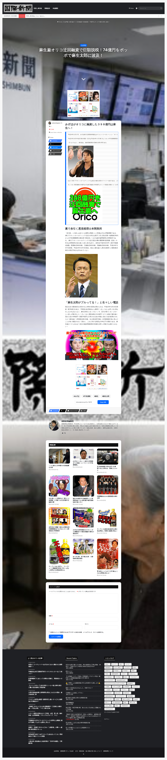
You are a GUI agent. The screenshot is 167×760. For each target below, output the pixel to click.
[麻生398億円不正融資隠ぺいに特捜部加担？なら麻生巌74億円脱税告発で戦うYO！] (83, 486)
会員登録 (56, 751)
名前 (51, 616)
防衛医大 (130, 683)
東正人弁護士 (126, 699)
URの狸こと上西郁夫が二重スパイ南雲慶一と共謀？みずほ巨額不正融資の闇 (59, 500)
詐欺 (106, 664)
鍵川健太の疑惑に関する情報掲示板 (76, 698)
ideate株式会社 (121, 680)
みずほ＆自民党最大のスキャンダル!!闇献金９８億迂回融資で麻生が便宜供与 (83, 531)
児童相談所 (108, 693)
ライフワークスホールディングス (114, 683)
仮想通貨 (130, 696)
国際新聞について (108, 751)
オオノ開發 (108, 705)
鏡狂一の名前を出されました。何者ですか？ (79, 688)
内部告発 (126, 693)
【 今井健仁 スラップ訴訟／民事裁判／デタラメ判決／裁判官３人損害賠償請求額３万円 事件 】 (83, 677)
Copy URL (103, 402)
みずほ (77, 396)
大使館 (107, 686)
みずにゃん (132, 674)
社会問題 (65, 22)
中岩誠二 (116, 670)
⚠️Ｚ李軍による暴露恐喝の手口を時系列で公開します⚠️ (83, 683)
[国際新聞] (18, 8)
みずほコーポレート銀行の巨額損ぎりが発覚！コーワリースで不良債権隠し (83, 463)
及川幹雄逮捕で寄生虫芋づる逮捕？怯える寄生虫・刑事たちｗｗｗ (107, 468)
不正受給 (117, 677)
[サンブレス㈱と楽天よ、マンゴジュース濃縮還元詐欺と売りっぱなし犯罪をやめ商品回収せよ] (59, 551)
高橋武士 (107, 670)
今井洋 (117, 699)
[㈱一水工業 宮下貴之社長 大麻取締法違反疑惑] (83, 547)
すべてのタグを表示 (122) (111, 712)
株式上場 (132, 702)
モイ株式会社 (116, 702)
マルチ (116, 690)
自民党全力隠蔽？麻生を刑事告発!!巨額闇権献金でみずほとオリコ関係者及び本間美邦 (59, 529)
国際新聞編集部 (56, 123)
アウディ (124, 690)
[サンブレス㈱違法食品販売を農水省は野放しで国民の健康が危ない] (107, 517)
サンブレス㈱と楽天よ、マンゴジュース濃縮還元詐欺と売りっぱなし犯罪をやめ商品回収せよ (59, 568)
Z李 (121, 664)
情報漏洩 (107, 667)
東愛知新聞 (115, 674)
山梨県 (136, 699)
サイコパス (108, 699)
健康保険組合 (109, 696)
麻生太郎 (106, 396)
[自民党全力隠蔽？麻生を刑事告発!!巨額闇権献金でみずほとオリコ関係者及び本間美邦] (59, 516)
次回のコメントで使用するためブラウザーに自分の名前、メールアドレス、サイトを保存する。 (77, 632)
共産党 (107, 690)
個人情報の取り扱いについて (94, 751)
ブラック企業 (116, 686)
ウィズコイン (120, 696)
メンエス (126, 667)
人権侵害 (126, 686)
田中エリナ (69, 671)
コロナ (123, 674)
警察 (133, 670)
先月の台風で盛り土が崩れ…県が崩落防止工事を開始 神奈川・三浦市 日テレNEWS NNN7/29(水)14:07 (83, 665)
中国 (106, 674)
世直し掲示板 (38, 8)
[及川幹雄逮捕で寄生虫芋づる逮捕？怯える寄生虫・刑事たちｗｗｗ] (107, 457)
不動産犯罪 (124, 705)
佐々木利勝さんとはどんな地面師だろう (80, 727)
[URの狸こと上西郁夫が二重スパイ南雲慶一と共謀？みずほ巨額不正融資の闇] (59, 485)
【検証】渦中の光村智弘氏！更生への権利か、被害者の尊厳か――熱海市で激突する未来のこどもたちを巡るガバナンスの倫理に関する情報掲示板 (83, 716)
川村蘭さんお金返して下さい (74, 693)
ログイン (106, 719)
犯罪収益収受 (109, 709)
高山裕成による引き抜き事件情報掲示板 (78, 722)
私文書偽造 (108, 677)
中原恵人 (125, 670)
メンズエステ (109, 680)
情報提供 (47, 8)
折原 (125, 677)
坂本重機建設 (70, 702)
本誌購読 (55, 8)
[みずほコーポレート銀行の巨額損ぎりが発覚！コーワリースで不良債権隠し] (83, 454)
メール (51, 624)
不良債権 (87, 396)
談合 (131, 690)
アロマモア (133, 677)
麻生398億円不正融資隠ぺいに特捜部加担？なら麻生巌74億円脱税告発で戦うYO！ (83, 500)
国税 (116, 705)
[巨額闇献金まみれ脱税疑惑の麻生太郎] (107, 484)
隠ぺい (107, 702)
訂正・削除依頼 (79, 751)
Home (60, 22)
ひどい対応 (117, 667)
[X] (65, 433)
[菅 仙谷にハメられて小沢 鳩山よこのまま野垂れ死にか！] (107, 554)
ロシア (114, 664)
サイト (87, 624)
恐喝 (134, 667)
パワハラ (135, 686)
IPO (125, 702)
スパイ (127, 664)
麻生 (96, 396)
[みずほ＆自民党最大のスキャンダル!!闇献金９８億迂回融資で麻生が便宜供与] (83, 517)
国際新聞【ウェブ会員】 (67, 751)
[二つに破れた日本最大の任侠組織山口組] (59, 456)
